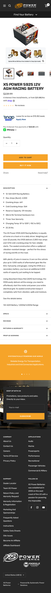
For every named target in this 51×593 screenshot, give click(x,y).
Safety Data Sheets (11, 531)
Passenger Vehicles (36, 466)
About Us (7, 441)
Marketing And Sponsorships (9, 511)
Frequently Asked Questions (10, 519)
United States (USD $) (13, 575)
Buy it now (25, 165)
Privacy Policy (9, 461)
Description (9, 188)
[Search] (9, 5)
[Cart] (46, 5)
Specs (6, 314)
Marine (31, 446)
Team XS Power (10, 488)
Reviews (7, 321)
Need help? (43, 173)
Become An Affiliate (11, 540)
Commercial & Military (37, 471)
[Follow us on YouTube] (44, 507)
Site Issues (8, 536)
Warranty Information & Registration (12, 503)
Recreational (33, 461)
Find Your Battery (23, 14)
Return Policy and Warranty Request (11, 495)
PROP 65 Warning (11, 336)
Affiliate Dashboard (11, 545)
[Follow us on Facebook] (31, 507)
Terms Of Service (10, 456)
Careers (6, 451)
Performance (34, 456)
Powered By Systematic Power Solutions (32, 584)
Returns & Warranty (13, 328)
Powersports (33, 451)
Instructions (8, 526)
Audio (30, 441)
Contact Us (8, 446)
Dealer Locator (9, 483)
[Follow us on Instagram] (37, 507)
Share (6, 173)
